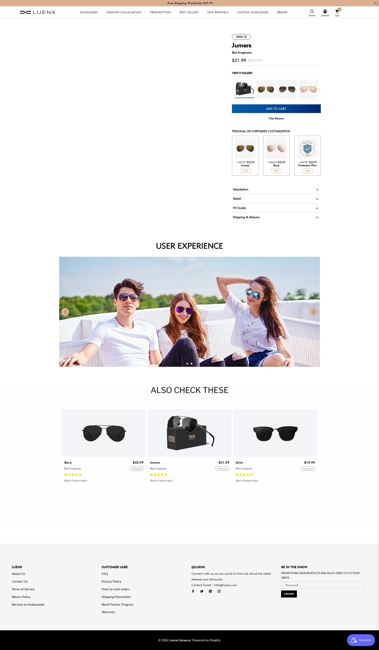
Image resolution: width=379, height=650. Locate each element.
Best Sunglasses (242, 52)
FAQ (105, 573)
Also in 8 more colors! (75, 480)
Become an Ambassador (28, 604)
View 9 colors (242, 73)
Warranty (108, 612)
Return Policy (21, 597)
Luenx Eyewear (180, 640)
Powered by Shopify (206, 640)
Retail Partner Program (117, 604)
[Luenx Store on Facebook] (193, 591)
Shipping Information (116, 597)
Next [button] (319, 89)
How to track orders (116, 589)
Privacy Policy (111, 581)
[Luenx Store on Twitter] (201, 591)
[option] (244, 89)
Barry (68, 462)
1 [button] (187, 364)
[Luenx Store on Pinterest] (210, 591)
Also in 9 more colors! (161, 480)
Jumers (155, 462)
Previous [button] (233, 89)
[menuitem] (312, 12)
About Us (18, 573)
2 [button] (191, 364)
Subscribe (289, 594)
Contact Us (20, 581)
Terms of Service (23, 589)
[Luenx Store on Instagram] (219, 591)
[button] (73, 474)
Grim (239, 462)
